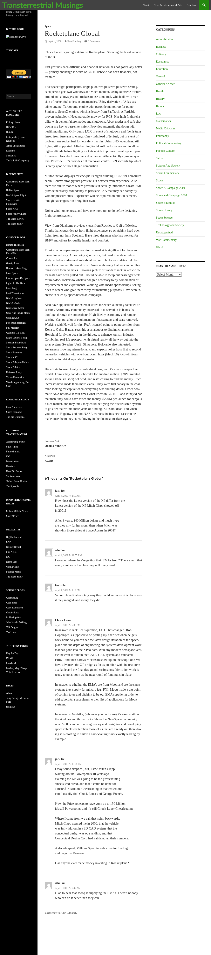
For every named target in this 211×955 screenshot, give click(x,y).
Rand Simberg (74, 41)
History (160, 98)
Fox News (11, 551)
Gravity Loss (12, 263)
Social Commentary (167, 173)
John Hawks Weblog (16, 622)
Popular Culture (165, 150)
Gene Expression (14, 607)
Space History (164, 210)
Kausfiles (10, 150)
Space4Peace (12, 516)
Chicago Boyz (13, 122)
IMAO (9, 658)
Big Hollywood (13, 537)
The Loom (11, 632)
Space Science (164, 217)
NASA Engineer (14, 298)
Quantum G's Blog (15, 332)
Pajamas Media (13, 571)
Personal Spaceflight (16, 322)
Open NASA (12, 317)
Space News (12, 208)
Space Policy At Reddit (17, 362)
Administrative (164, 39)
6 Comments (94, 41)
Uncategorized (164, 232)
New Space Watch (15, 307)
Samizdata (11, 155)
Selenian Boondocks (16, 342)
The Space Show (14, 223)
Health (160, 91)
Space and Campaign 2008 (171, 195)
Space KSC (12, 357)
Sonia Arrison (13, 476)
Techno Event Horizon (17, 481)
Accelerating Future (15, 441)
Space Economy (14, 352)
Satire (159, 158)
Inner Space (12, 273)
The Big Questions (15, 416)
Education (162, 69)
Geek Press (11, 602)
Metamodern (12, 461)
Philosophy (162, 135)
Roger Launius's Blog (16, 337)
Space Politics (13, 367)
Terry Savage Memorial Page (168, 5)
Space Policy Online (16, 213)
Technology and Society (170, 225)
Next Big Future (14, 471)
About (146, 5)
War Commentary (166, 239)
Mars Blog (11, 288)
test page (192, 5)
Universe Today (14, 372)
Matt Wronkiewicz (15, 293)
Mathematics (163, 121)
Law (158, 113)
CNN (9, 542)
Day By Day (12, 653)
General (160, 76)
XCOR (50, 458)
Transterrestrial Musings (42, 4)
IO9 (8, 456)
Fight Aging (12, 446)
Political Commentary (169, 143)
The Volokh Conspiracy (17, 160)
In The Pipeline (13, 617)
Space (48, 26)
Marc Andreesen (14, 407)
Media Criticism (165, 128)
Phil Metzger (12, 327)
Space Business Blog (16, 347)
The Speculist (12, 486)
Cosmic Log (12, 258)
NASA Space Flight (16, 195)
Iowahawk (11, 663)
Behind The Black (15, 244)
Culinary (161, 54)
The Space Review (15, 218)
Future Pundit (13, 451)
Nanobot (10, 466)
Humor (160, 106)
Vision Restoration (15, 377)
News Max (11, 561)
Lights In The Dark (15, 283)
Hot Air (10, 132)
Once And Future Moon (18, 312)
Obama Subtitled (55, 443)
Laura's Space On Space (18, 278)
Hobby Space (12, 190)
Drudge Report (13, 547)
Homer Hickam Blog (16, 268)
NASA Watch (13, 303)
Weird (159, 247)
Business (161, 46)
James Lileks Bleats (15, 145)
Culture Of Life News (17, 511)
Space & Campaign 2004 (170, 187)
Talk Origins (12, 627)
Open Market (12, 566)
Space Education (165, 202)
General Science (165, 83)
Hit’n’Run (11, 127)
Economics (162, 61)
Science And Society (168, 165)
